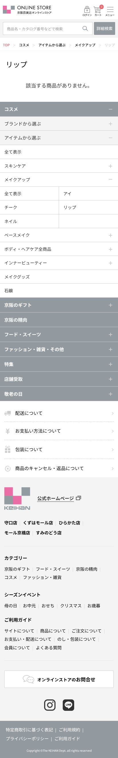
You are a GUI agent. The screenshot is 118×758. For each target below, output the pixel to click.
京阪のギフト (17, 569)
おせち (48, 605)
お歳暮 (93, 605)
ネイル (10, 221)
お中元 (29, 605)
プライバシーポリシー (27, 738)
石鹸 (8, 290)
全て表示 (12, 152)
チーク (10, 207)
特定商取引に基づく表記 (29, 730)
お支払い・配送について (28, 639)
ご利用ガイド (18, 619)
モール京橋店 (17, 533)
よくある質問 (49, 647)
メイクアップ (85, 44)
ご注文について (87, 631)
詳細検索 (105, 28)
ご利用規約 (69, 730)
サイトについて (19, 631)
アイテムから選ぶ (52, 44)
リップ (110, 44)
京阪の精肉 (15, 319)
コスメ (24, 44)
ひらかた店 (69, 523)
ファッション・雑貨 (42, 577)
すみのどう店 (49, 533)
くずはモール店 (38, 523)
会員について (17, 647)
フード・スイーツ (53, 569)
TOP (6, 44)
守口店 (10, 523)
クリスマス (71, 605)
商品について (53, 631)
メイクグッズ (17, 277)
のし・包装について (76, 639)
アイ (67, 193)
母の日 (10, 605)
